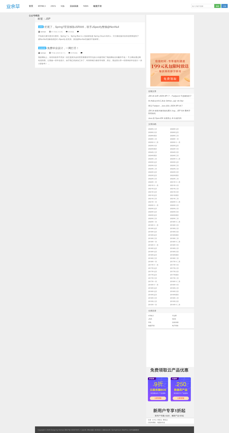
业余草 (83, 430)
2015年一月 (152, 304)
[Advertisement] (170, 33)
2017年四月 (174, 275)
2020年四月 (174, 215)
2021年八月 (174, 188)
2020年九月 (152, 208)
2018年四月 (174, 255)
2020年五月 (152, 215)
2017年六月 (174, 271)
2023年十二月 (175, 159)
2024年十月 (174, 149)
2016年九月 (152, 288)
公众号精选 (34, 15)
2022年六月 (174, 172)
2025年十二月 (153, 142)
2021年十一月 (153, 185)
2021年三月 (152, 198)
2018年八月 (174, 248)
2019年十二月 (175, 222)
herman (43, 31)
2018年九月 (152, 248)
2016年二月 (174, 298)
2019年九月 (152, 228)
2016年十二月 (175, 281)
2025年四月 (152, 149)
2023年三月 (174, 165)
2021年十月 (174, 185)
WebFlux (125, 430)
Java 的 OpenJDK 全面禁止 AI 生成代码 (164, 118)
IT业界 (174, 315)
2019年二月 (174, 238)
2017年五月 (152, 275)
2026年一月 (174, 139)
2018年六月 (174, 251)
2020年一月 (152, 222)
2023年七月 (174, 162)
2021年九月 (152, 188)
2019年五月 (152, 235)
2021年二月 (174, 198)
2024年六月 (174, 152)
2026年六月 (152, 132)
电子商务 (175, 325)
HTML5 (42, 6)
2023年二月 (152, 169)
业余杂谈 (74, 6)
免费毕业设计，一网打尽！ (63, 48)
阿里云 (159, 420)
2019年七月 (152, 231)
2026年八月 (152, 129)
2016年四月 (174, 294)
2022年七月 (152, 172)
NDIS (85, 6)
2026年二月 (152, 139)
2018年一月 (152, 261)
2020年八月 (174, 208)
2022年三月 (152, 178)
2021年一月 (152, 202)
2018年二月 (174, 258)
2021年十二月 (175, 182)
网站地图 (90, 430)
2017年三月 (152, 278)
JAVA (53, 6)
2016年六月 (174, 291)
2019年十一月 (153, 225)
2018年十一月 (153, 245)
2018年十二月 (175, 241)
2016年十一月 (153, 284)
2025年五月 (174, 145)
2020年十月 (174, 205)
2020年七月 (152, 212)
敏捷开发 (97, 6)
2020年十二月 (175, 202)
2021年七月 (152, 192)
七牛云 (154, 420)
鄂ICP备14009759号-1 (73, 430)
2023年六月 (152, 165)
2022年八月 (174, 169)
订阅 (224, 6)
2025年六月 (152, 145)
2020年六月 (174, 212)
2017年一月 (152, 281)
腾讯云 (165, 420)
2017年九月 (152, 268)
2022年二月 (174, 178)
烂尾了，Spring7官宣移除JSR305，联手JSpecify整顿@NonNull (82, 27)
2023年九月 (152, 162)
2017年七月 (152, 271)
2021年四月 (174, 195)
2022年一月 (152, 182)
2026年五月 (174, 132)
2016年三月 (152, 298)
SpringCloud (116, 430)
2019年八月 (174, 228)
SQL (63, 6)
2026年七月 (174, 129)
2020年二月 (174, 218)
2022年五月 (152, 175)
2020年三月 (152, 218)
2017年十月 (174, 265)
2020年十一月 (153, 205)
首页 (31, 6)
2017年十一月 (153, 265)
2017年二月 (174, 278)
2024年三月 (174, 155)
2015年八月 (152, 301)
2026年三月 (174, 135)
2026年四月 (152, 135)
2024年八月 (152, 152)
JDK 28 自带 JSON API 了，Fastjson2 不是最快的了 (170, 95)
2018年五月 (152, 255)
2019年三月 (152, 238)
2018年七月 (152, 251)
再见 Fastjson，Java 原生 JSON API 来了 (165, 105)
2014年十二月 (175, 304)
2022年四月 (174, 175)
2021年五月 (152, 195)
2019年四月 (174, 235)
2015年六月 (174, 301)
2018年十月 (174, 245)
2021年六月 (174, 192)
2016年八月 (174, 288)
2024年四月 (152, 155)
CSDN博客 (152, 422)
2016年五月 (152, 294)
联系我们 (98, 430)
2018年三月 (152, 258)
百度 (149, 420)
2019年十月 (174, 225)
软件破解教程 (134, 430)
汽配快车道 (161, 422)
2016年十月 (174, 284)
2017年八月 (174, 268)
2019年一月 (152, 241)
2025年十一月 (175, 142)
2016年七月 (152, 291)
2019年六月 (174, 231)
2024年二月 (152, 159)
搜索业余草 (106, 430)
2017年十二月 (175, 261)
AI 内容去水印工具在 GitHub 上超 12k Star (166, 100)
